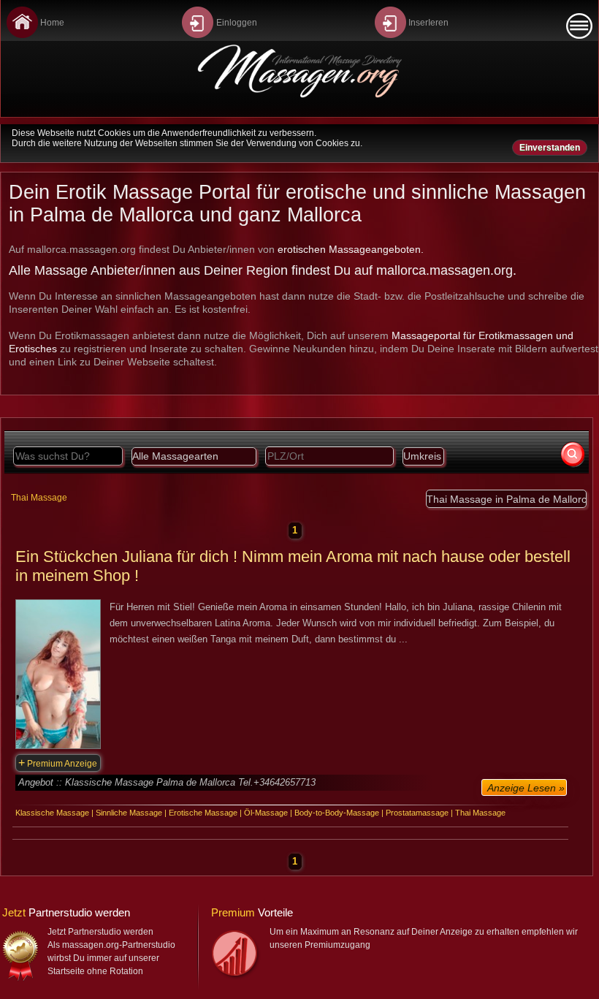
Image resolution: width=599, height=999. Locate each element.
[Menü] (579, 26)
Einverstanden (549, 148)
